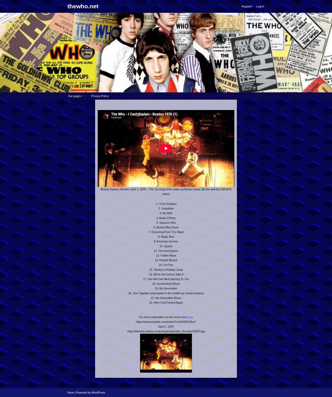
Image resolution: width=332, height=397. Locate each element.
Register (247, 6)
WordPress (98, 392)
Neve (70, 392)
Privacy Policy (100, 96)
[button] (82, 96)
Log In (260, 6)
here (190, 317)
